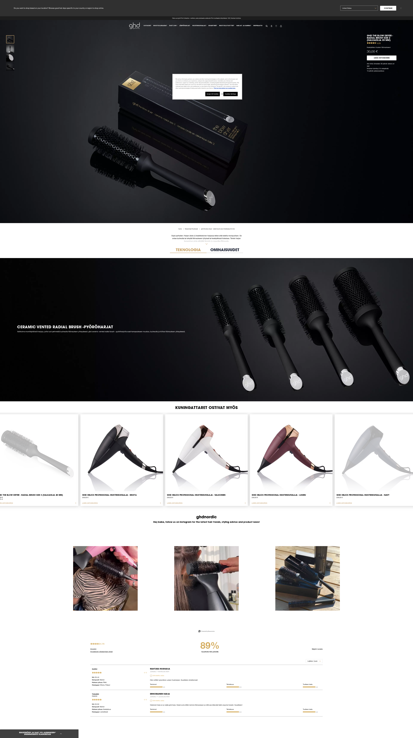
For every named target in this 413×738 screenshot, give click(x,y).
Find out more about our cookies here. (225, 88)
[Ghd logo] (134, 26)
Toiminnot (153, 684)
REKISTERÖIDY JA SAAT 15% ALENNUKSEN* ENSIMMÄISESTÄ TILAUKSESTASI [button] (37, 733)
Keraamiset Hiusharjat (191, 229)
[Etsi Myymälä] (276, 25)
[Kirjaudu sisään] (271, 25)
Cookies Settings (230, 94)
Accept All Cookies (212, 94)
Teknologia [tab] (188, 250)
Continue (388, 8)
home (180, 229)
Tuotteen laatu (308, 684)
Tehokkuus (230, 684)
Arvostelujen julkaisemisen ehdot (101, 651)
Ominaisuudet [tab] (224, 250)
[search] (267, 26)
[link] (206, 18)
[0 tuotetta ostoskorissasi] (281, 25)
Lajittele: (310, 661)
